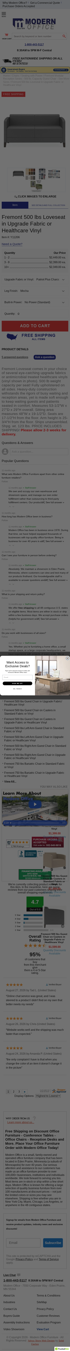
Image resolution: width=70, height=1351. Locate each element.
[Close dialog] (67, 658)
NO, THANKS (17, 688)
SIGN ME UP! (17, 683)
